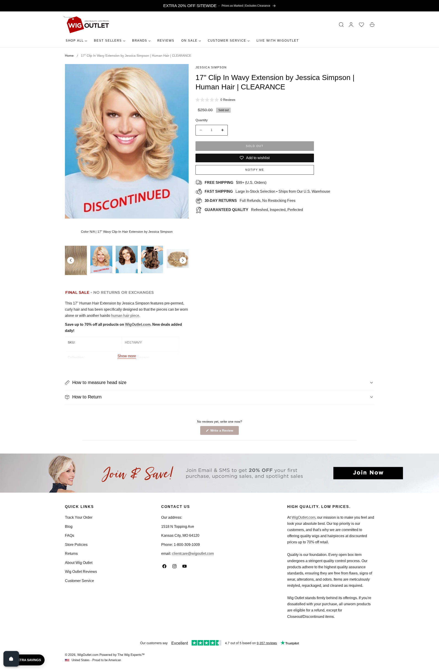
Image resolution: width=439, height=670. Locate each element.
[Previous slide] (70, 260)
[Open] (11, 659)
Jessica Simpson (211, 67)
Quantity (201, 120)
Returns (71, 553)
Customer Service (79, 581)
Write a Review (222, 431)
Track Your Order (78, 517)
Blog (68, 527)
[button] (341, 24)
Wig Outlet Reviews (81, 572)
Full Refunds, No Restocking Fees (250, 201)
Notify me (254, 169)
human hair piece (125, 316)
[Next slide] (182, 260)
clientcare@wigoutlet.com (193, 553)
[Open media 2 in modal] (180, 72)
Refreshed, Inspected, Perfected (254, 210)
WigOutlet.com (137, 324)
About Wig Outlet (78, 563)
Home (69, 55)
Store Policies (76, 545)
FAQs (69, 535)
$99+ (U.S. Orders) (235, 182)
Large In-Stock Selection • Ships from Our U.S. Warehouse (267, 191)
